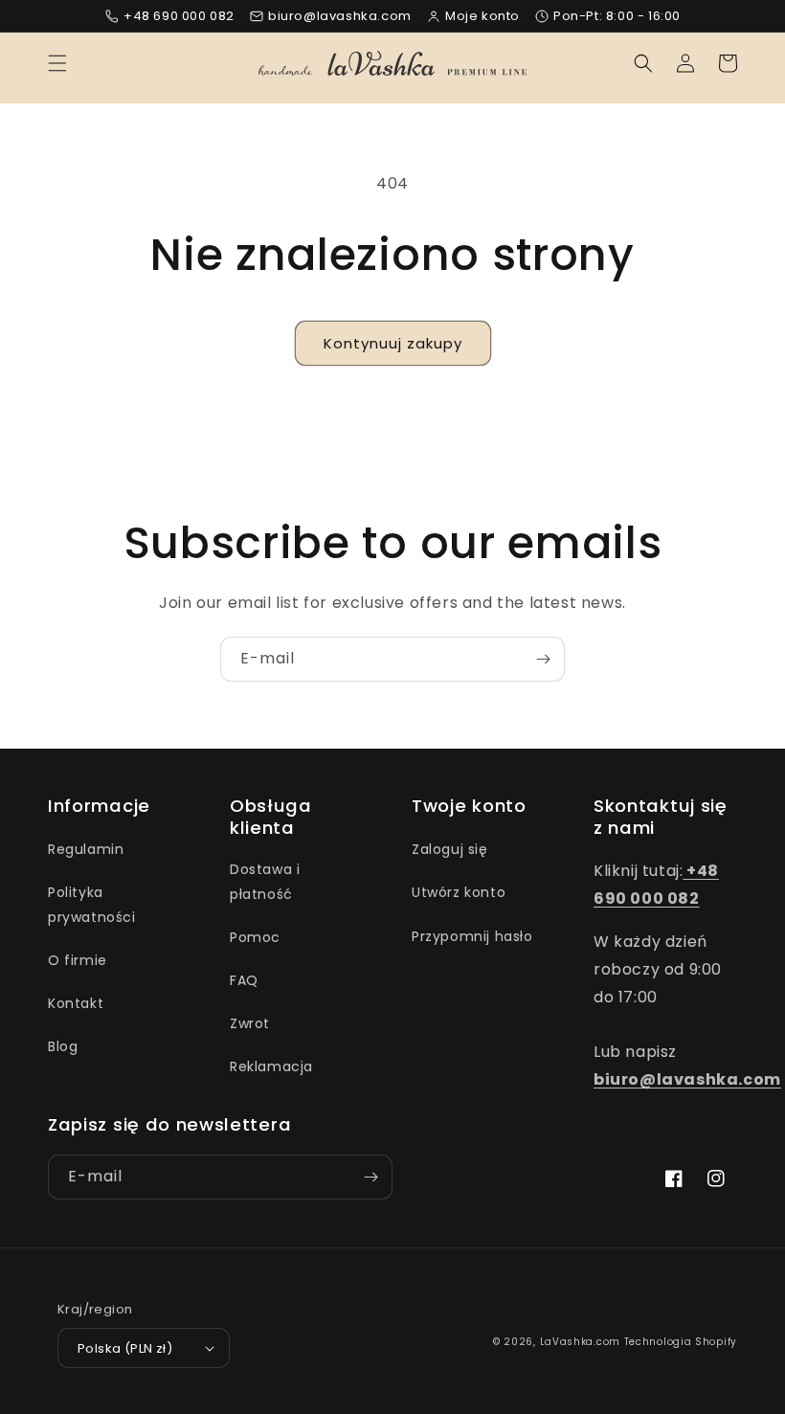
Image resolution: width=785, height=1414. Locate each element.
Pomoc (255, 937)
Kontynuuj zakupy (393, 343)
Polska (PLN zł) (125, 1348)
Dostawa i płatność (265, 881)
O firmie (77, 960)
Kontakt (75, 1003)
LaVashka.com (580, 1342)
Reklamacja (271, 1066)
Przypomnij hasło (472, 936)
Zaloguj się (450, 849)
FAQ (244, 980)
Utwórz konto (458, 892)
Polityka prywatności (92, 904)
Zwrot (250, 1023)
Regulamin (85, 849)
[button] (57, 63)
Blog (63, 1046)
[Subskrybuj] (543, 659)
